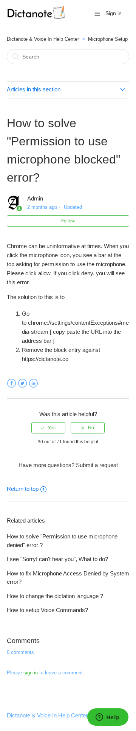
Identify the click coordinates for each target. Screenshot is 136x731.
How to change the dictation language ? (55, 596)
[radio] (48, 427)
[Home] (37, 17)
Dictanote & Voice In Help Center (43, 39)
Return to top (23, 489)
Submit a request (97, 465)
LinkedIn (33, 383)
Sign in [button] (113, 13)
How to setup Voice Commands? (47, 610)
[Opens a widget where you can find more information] (107, 717)
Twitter (22, 383)
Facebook (11, 383)
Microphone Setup (108, 39)
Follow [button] (68, 221)
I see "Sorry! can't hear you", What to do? (57, 559)
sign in (30, 672)
